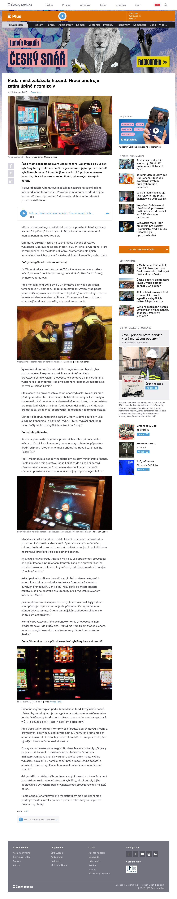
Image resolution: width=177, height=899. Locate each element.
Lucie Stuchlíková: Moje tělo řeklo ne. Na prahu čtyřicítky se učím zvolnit (151, 195)
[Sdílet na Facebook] (11, 166)
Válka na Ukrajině (21, 853)
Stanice (103, 5)
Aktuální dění (16, 24)
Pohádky (125, 129)
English (160, 885)
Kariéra (92, 865)
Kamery (132, 19)
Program (66, 5)
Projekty (108, 24)
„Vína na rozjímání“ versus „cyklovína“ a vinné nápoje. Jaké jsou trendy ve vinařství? (153, 311)
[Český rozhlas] (20, 5)
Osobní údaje (132, 885)
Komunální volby (21, 857)
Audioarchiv (135, 16)
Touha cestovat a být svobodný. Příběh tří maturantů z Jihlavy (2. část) (150, 165)
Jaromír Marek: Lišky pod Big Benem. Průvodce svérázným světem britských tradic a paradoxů (152, 181)
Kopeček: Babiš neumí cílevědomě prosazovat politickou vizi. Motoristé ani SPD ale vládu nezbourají (151, 211)
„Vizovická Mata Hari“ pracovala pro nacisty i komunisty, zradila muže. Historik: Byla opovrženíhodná (152, 229)
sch (26, 811)
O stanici (94, 24)
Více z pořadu (128, 261)
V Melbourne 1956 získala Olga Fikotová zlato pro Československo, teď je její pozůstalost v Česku (153, 270)
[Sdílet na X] (11, 173)
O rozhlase (121, 5)
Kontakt (92, 869)
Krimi (139, 124)
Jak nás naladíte (96, 853)
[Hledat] (165, 5)
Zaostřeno (36, 92)
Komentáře (139, 24)
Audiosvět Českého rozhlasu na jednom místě (140, 147)
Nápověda (93, 857)
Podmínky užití (147, 885)
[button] (107, 213)
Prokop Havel (56, 702)
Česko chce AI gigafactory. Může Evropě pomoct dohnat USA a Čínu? (153, 282)
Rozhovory (123, 24)
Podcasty (56, 861)
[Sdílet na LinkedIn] (11, 181)
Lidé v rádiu (94, 861)
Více (163, 24)
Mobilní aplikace (59, 865)
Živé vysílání (126, 134)
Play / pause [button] (23, 213)
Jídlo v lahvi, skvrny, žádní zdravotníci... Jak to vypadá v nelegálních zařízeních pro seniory (152, 297)
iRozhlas (49, 5)
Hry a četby (126, 124)
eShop (16, 865)
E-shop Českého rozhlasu (136, 328)
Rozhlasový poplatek (99, 873)
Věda (153, 24)
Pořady (50, 24)
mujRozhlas (85, 5)
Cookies (119, 885)
